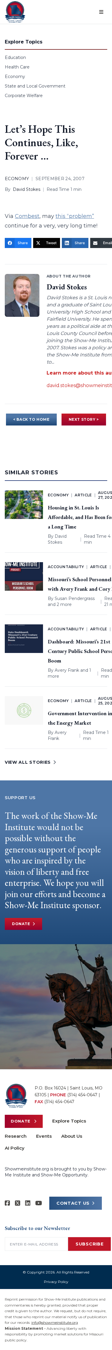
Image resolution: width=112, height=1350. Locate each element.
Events (44, 1136)
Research (16, 1136)
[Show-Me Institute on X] (17, 1203)
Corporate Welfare (24, 95)
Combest (27, 216)
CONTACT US (73, 1203)
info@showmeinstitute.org (54, 1322)
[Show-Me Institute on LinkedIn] (27, 1203)
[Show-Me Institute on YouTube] (38, 1203)
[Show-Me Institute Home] (15, 12)
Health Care (17, 67)
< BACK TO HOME (31, 419)
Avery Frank (67, 670)
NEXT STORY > (84, 419)
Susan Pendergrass (75, 598)
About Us (71, 1136)
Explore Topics (69, 1121)
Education (15, 57)
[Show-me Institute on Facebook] (7, 1203)
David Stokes (26, 189)
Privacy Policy (56, 1281)
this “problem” (75, 216)
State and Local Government (35, 86)
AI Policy (14, 1148)
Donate (21, 924)
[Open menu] (101, 12)
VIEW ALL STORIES (28, 762)
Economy (15, 76)
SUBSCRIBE (89, 1244)
